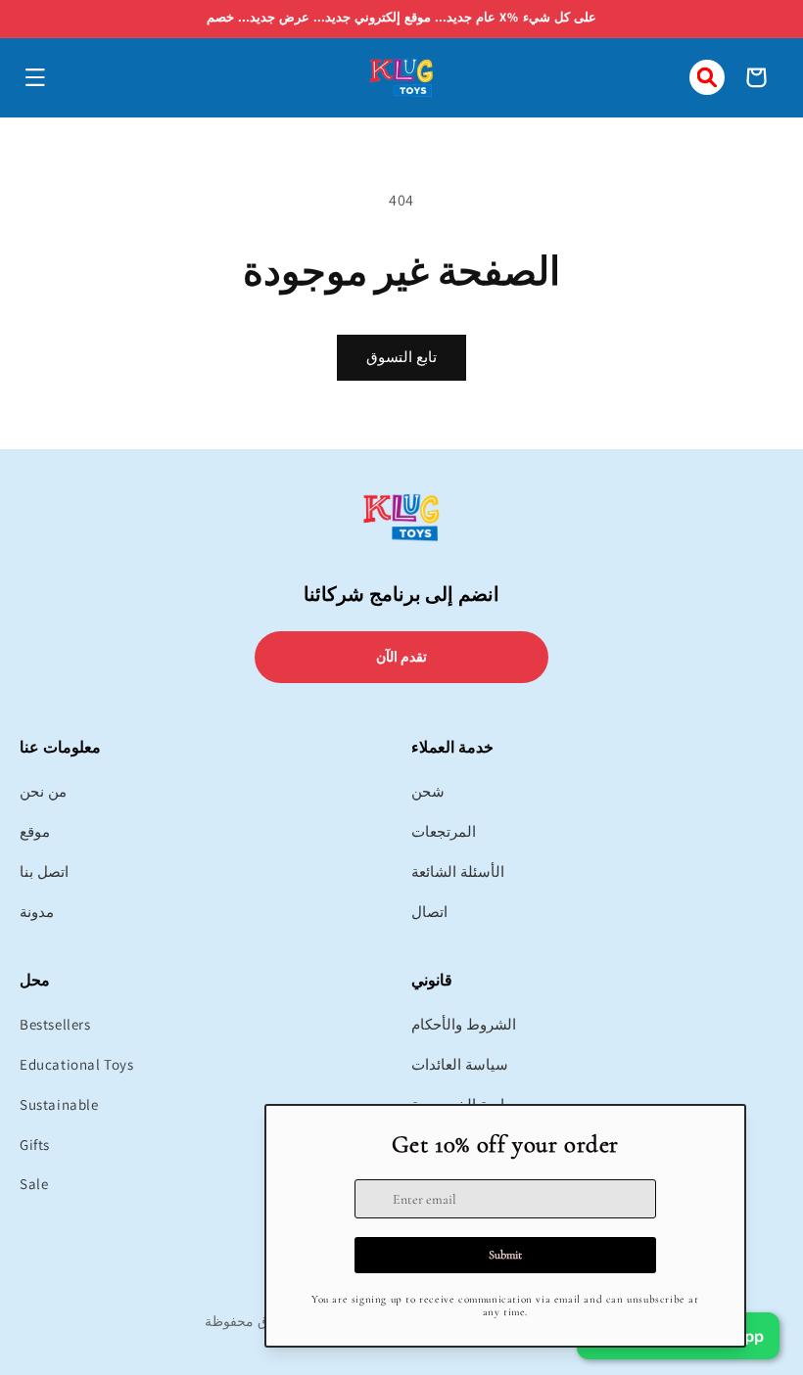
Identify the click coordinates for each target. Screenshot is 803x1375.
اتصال (429, 911)
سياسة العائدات (459, 1064)
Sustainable (59, 1104)
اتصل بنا (44, 871)
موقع (35, 831)
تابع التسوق (401, 356)
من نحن (43, 791)
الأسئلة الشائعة (457, 871)
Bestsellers (55, 1024)
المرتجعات (443, 831)
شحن (428, 791)
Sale (34, 1183)
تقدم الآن (402, 656)
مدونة (37, 911)
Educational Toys (77, 1064)
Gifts (35, 1144)
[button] (35, 77)
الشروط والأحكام (463, 1024)
